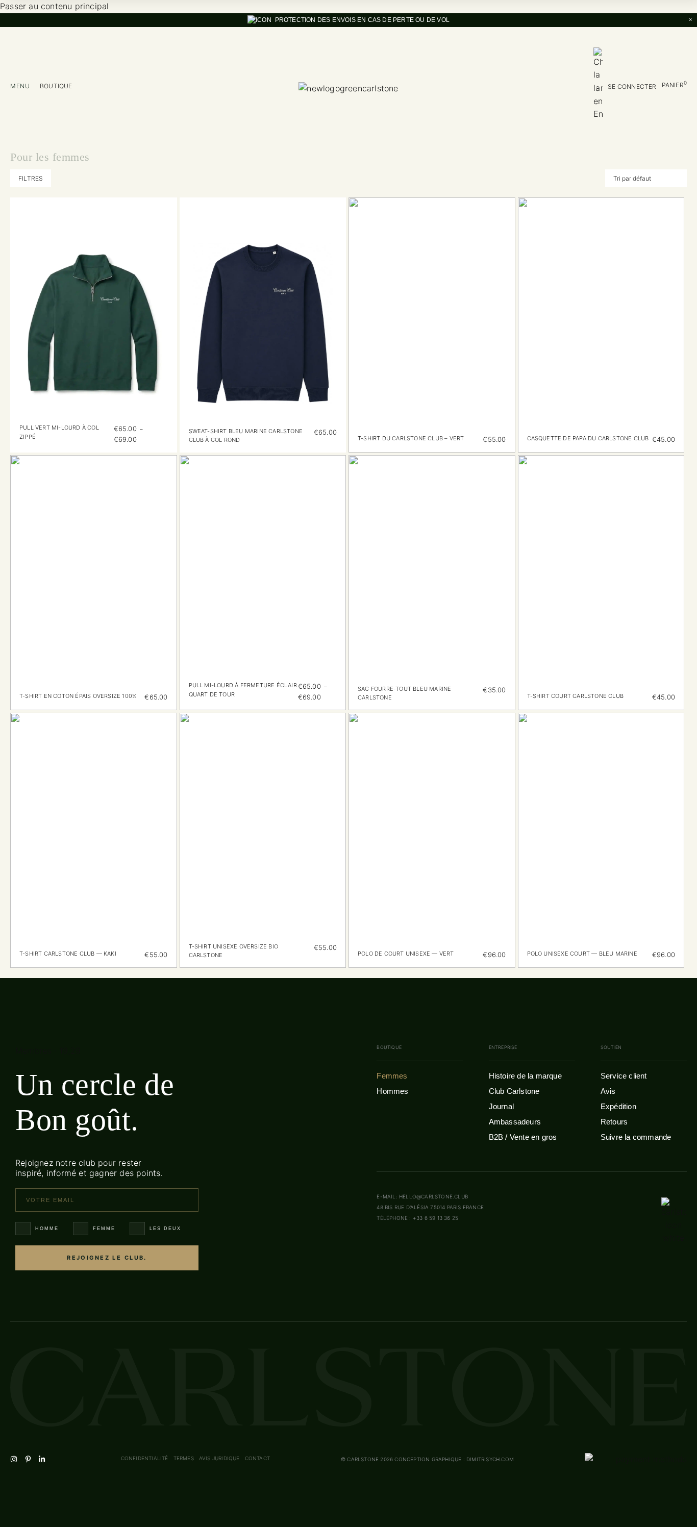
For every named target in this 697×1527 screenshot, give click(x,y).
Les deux (165, 1228)
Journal (501, 1106)
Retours (614, 1121)
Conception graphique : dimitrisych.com (454, 1459)
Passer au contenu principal (54, 6)
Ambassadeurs (515, 1121)
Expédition (618, 1106)
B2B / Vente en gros (523, 1137)
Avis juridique (219, 1458)
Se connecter (632, 86)
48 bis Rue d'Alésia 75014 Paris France (430, 1207)
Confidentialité (144, 1458)
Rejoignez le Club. (107, 1257)
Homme (47, 1228)
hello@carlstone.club (433, 1196)
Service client (624, 1076)
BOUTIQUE (56, 86)
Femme (104, 1228)
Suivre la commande (636, 1137)
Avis (608, 1091)
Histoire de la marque (525, 1076)
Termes (183, 1458)
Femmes (392, 1076)
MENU (20, 86)
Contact (257, 1458)
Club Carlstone (514, 1091)
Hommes (392, 1091)
